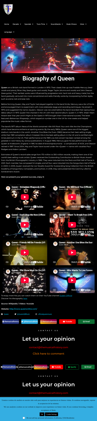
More (82, 24)
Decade (16, 24)
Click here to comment (48, 353)
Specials (27, 24)
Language (8, 32)
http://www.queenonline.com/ (23, 309)
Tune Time (41, 24)
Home (6, 24)
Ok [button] (42, 414)
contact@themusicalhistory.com (48, 347)
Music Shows (71, 24)
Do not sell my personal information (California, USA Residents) (50, 418)
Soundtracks (56, 24)
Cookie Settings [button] (51, 414)
